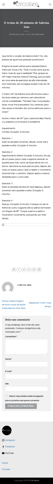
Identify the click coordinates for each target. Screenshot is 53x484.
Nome (8, 359)
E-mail (8, 371)
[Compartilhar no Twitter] (24, 269)
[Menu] (3, 4)
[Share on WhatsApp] (14, 269)
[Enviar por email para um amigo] (29, 269)
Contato (6, 469)
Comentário (11, 337)
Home (5, 463)
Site (7, 384)
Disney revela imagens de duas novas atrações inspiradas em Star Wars (14, 304)
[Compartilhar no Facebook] (19, 269)
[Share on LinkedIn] (39, 269)
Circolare (39, 34)
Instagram (10, 440)
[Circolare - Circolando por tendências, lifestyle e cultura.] (26, 4)
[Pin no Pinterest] (34, 269)
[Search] (50, 4)
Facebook (10, 447)
